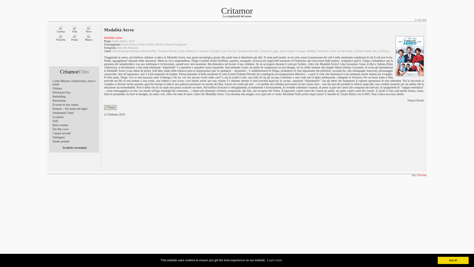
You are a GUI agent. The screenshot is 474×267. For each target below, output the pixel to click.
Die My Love (61, 129)
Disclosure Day (62, 92)
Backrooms (59, 100)
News (88, 31)
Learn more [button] (274, 260)
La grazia (58, 116)
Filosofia (60, 39)
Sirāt (55, 121)
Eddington (59, 137)
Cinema (61, 31)
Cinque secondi (62, 133)
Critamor (237, 11)
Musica (88, 39)
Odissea (57, 88)
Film (74, 31)
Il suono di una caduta (65, 104)
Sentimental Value (63, 112)
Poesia (74, 39)
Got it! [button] (453, 260)
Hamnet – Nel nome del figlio (70, 108)
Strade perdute (61, 141)
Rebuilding (59, 96)
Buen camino (60, 125)
